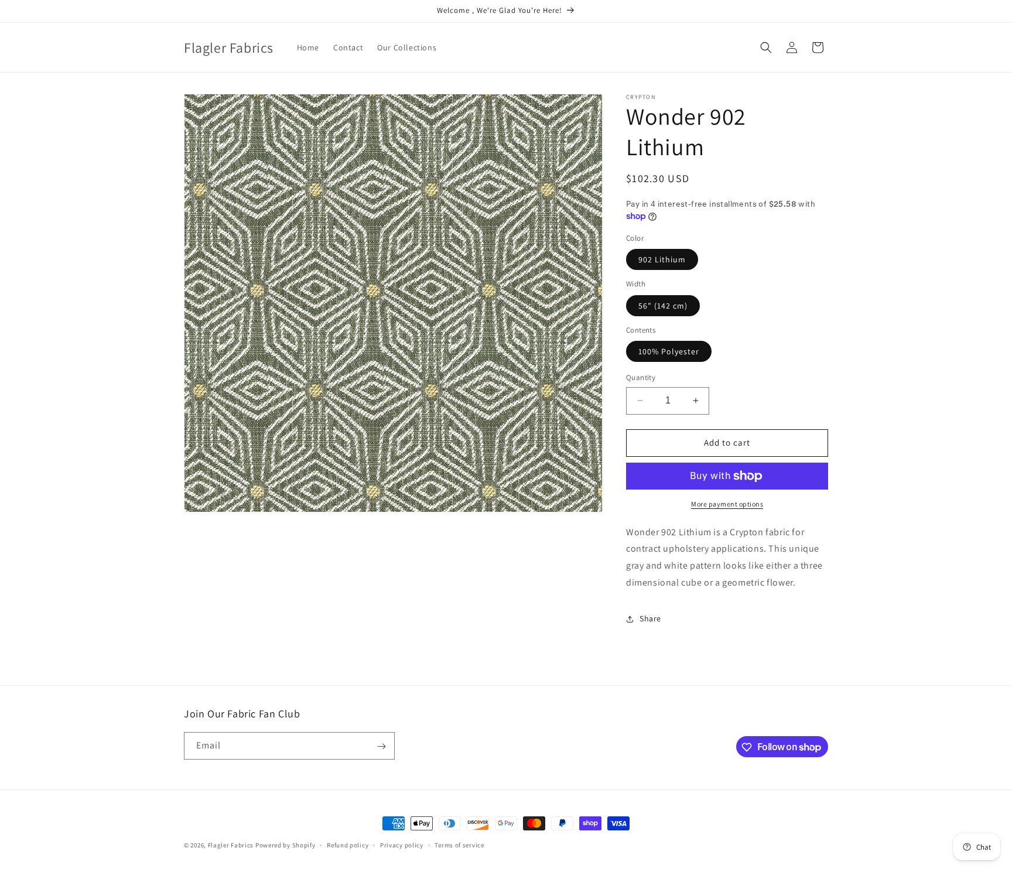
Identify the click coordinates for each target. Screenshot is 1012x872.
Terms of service (459, 844)
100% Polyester (668, 351)
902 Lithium (662, 259)
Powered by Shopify (285, 845)
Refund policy (347, 844)
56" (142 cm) (663, 305)
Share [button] (650, 618)
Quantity (640, 377)
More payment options (727, 504)
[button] (766, 47)
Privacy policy (401, 844)
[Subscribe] (381, 746)
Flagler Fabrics (231, 845)
